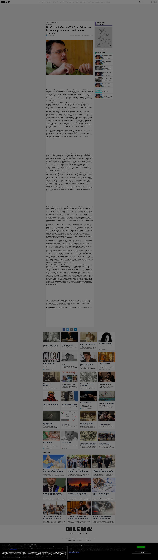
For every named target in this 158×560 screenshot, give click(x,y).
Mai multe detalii (13, 549)
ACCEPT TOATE (141, 547)
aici (28, 554)
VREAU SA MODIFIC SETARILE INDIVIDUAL (141, 551)
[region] (79, 551)
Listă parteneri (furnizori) (74, 552)
